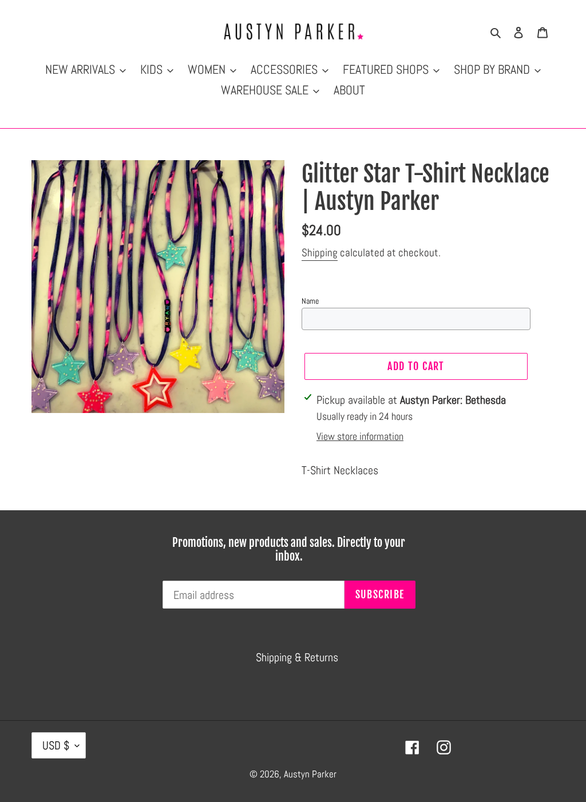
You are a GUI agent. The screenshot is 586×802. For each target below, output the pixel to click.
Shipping (320, 252)
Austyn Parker (310, 774)
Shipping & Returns (297, 657)
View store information (359, 436)
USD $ (55, 745)
